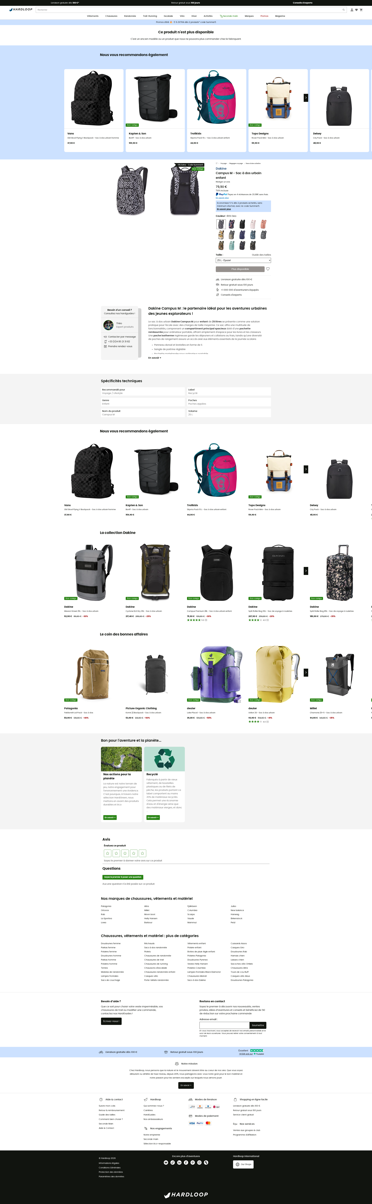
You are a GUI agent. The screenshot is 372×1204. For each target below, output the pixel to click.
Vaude (190, 919)
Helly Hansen (150, 919)
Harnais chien (238, 956)
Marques (249, 16)
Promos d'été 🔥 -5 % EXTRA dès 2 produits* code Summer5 (186, 22)
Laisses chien (237, 960)
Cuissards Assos (239, 944)
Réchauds (149, 944)
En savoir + (154, 358)
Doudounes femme (111, 944)
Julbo (233, 906)
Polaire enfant (194, 948)
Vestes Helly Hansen (197, 964)
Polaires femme (109, 952)
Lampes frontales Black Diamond (203, 972)
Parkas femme (108, 948)
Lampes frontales (109, 976)
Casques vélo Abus (240, 976)
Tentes (104, 968)
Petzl (233, 923)
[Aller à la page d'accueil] (218, 163)
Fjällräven (192, 906)
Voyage (223, 163)
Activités (208, 16)
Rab (103, 914)
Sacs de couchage (110, 980)
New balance (237, 910)
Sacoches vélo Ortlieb (242, 964)
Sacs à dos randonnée (155, 948)
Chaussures (111, 16)
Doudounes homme (111, 956)
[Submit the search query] (343, 10)
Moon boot (149, 914)
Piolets (147, 952)
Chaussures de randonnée (157, 956)
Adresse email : (209, 1019)
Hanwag (235, 914)
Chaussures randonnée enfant (159, 972)
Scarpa (191, 914)
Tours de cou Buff (240, 972)
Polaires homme (109, 964)
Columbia (192, 910)
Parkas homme (108, 960)
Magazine (280, 16)
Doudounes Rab (239, 952)
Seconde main (230, 16)
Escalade (168, 16)
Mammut (192, 923)
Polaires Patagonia (196, 956)
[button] (132, 190)
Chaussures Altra (239, 968)
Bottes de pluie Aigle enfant (201, 952)
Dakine (221, 168)
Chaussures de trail (154, 960)
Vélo (182, 16)
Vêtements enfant (196, 944)
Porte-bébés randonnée (156, 980)
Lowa (103, 923)
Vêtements (92, 16)
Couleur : (226, 216)
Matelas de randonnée (112, 972)
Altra (146, 906)
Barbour (148, 923)
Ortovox (105, 910)
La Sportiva (106, 919)
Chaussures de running (156, 964)
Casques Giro (237, 948)
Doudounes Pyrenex (197, 960)
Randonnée (130, 16)
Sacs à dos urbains (253, 163)
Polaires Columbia (196, 968)
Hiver (194, 16)
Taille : (219, 255)
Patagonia (106, 906)
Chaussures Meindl (196, 976)
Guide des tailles (261, 255)
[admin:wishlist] (268, 269)
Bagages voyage (236, 163)
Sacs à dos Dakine (196, 980)
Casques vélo (151, 976)
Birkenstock (236, 919)
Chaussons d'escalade (155, 968)
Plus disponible (240, 269)
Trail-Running (150, 16)
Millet (146, 910)
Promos (264, 16)
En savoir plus (224, 209)
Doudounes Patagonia (242, 980)
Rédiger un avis (223, 182)
